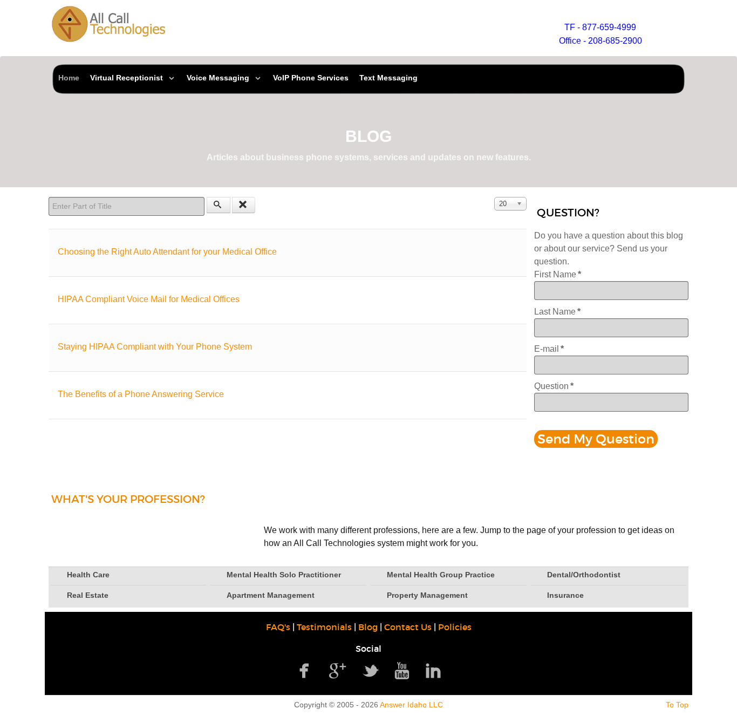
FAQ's (278, 627)
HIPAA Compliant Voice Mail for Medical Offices (149, 299)
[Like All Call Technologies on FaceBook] (303, 669)
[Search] (218, 205)
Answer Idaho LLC (411, 704)
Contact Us (408, 627)
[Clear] (244, 205)
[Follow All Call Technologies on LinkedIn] (433, 669)
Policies (455, 627)
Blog (368, 627)
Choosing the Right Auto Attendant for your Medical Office (167, 251)
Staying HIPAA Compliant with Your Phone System (155, 346)
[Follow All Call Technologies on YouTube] (402, 669)
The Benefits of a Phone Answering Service (141, 394)
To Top (677, 704)
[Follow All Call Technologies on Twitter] (370, 669)
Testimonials (324, 627)
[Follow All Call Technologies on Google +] (337, 669)
